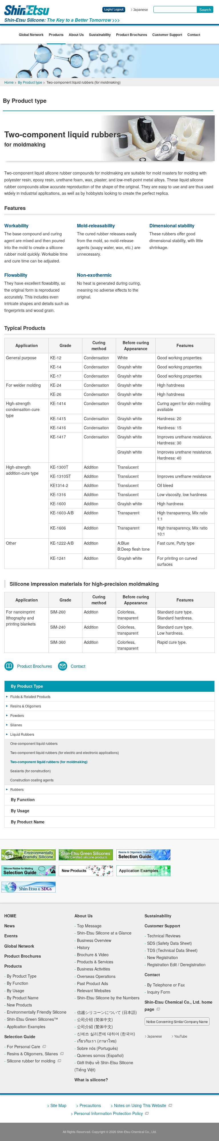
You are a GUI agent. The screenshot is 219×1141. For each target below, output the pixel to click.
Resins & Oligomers (25, 705)
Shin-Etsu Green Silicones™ (32, 1019)
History (83, 947)
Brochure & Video (93, 954)
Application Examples (26, 1026)
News (9, 926)
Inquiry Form (158, 992)
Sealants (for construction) (30, 770)
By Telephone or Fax (166, 985)
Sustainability (100, 34)
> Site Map (56, 1105)
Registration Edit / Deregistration (176, 964)
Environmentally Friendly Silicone (36, 1012)
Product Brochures (131, 34)
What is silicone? (91, 1079)
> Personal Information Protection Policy (107, 1113)
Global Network (31, 34)
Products (56, 34)
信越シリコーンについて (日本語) (107, 1012)
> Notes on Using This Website (138, 1105)
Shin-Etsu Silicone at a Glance (104, 933)
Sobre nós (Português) (97, 1048)
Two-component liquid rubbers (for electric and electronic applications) (64, 752)
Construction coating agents (32, 779)
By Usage (20, 810)
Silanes (16, 724)
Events (11, 936)
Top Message (89, 926)
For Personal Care (23, 1046)
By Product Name (27, 822)
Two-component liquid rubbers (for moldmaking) (49, 761)
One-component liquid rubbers (34, 743)
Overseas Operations (96, 976)
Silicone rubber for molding (31, 1061)
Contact (193, 34)
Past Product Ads (92, 983)
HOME (10, 916)
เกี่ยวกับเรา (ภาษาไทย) (97, 1041)
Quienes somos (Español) (100, 1055)
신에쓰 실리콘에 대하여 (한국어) (106, 1033)
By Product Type (27, 686)
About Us (76, 34)
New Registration (162, 957)
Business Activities (93, 969)
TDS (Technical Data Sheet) (172, 950)
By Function (23, 799)
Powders (17, 715)
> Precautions (88, 1105)
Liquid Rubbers (22, 734)
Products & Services (95, 961)
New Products (19, 1005)
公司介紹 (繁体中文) (95, 1026)
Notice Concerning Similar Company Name (177, 1021)
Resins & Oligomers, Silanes (32, 1053)
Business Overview (94, 940)
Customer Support (167, 34)
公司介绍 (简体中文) (95, 1019)
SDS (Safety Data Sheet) (169, 943)
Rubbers (17, 789)
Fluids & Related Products (30, 696)
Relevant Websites (94, 990)
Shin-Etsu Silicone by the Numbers (108, 997)
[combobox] (175, 9)
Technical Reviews (164, 936)
